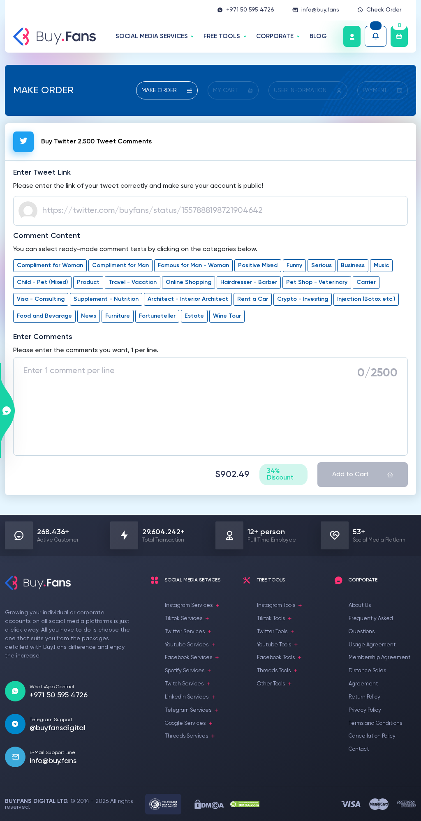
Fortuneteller (157, 316)
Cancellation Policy (372, 736)
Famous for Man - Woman (193, 265)
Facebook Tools (276, 657)
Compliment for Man (120, 265)
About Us (360, 605)
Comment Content (46, 236)
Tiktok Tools (271, 618)
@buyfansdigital (58, 728)
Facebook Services (188, 657)
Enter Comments (42, 337)
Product (88, 282)
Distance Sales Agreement (367, 677)
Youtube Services (186, 645)
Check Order (383, 10)
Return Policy (364, 697)
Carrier (366, 282)
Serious (321, 265)
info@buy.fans (320, 10)
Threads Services (186, 736)
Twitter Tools (272, 631)
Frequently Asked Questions (371, 625)
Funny (294, 265)
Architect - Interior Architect (188, 299)
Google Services (185, 723)
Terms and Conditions (375, 723)
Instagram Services (189, 605)
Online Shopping (188, 282)
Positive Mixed (258, 265)
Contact (359, 749)
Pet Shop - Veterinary (316, 282)
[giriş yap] (352, 36)
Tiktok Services (183, 618)
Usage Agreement (372, 645)
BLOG (318, 36)
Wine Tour (227, 316)
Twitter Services (185, 631)
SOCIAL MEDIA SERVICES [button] (152, 36)
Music (381, 265)
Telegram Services (188, 710)
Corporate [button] (275, 36)
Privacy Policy (365, 710)
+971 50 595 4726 (250, 10)
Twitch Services (184, 684)
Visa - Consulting (41, 299)
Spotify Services (184, 670)
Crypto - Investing (302, 299)
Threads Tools (274, 670)
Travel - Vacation (133, 282)
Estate (194, 316)
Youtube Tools (274, 645)
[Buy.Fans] (54, 37)
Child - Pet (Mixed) (42, 282)
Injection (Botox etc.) (366, 299)
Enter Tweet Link (42, 172)
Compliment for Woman (50, 265)
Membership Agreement (379, 657)
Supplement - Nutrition (106, 299)
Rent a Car (252, 299)
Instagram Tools (276, 605)
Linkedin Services (186, 697)
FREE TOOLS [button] (222, 36)
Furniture (117, 316)
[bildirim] (375, 36)
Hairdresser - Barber (248, 282)
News (88, 316)
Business (353, 265)
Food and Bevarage (44, 316)
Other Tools (271, 684)
